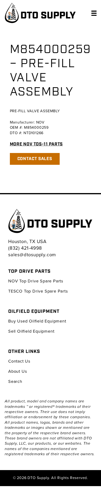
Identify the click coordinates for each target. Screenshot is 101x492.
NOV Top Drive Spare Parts (35, 281)
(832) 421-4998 (25, 247)
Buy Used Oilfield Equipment (37, 321)
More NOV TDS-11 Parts (36, 144)
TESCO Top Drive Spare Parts (38, 291)
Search (15, 381)
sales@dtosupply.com (32, 254)
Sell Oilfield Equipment (31, 331)
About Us (17, 371)
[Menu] (94, 13)
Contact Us (19, 361)
